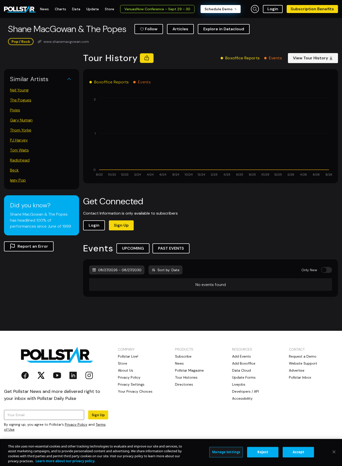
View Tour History (310, 58)
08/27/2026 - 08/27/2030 (119, 270)
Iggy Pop (18, 180)
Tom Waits (19, 150)
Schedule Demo (219, 9)
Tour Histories (186, 377)
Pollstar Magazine (189, 370)
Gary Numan (21, 120)
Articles (180, 29)
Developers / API (245, 391)
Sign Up (121, 225)
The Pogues (20, 100)
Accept (298, 452)
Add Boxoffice (243, 363)
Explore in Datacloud (223, 29)
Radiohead (20, 160)
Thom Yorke (20, 130)
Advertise (296, 370)
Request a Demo (302, 356)
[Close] (333, 451)
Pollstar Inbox (300, 377)
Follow (151, 29)
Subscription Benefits (312, 9)
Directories (184, 384)
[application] (210, 137)
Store (122, 363)
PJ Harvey (19, 140)
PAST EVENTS (171, 248)
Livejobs (238, 384)
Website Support (303, 363)
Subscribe (183, 356)
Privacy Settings (131, 384)
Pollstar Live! (128, 356)
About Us (125, 370)
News (179, 363)
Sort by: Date (168, 270)
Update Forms (244, 377)
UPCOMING (133, 248)
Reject (262, 452)
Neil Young (19, 90)
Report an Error (33, 246)
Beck (14, 170)
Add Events (241, 356)
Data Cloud (241, 370)
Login (272, 9)
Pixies (15, 110)
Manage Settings (226, 452)
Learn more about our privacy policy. (65, 460)
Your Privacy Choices (135, 391)
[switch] (326, 270)
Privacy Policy (76, 424)
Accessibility (242, 398)
